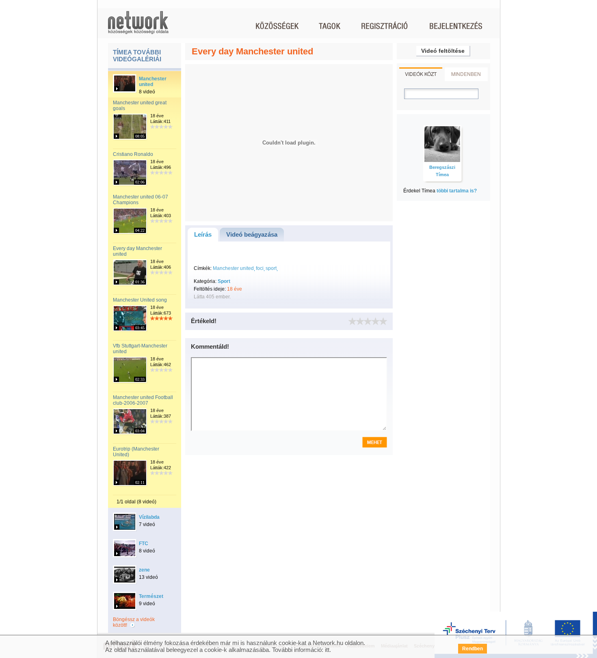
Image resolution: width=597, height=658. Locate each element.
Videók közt (421, 73)
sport (271, 268)
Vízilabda (149, 517)
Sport (224, 281)
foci (260, 268)
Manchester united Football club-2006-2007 (143, 400)
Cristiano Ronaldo (133, 154)
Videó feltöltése (443, 50)
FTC (143, 543)
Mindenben (466, 73)
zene (144, 570)
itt (327, 649)
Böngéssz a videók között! (134, 622)
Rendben (472, 649)
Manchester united (153, 81)
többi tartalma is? (457, 191)
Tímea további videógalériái (137, 56)
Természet (151, 596)
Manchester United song (140, 300)
